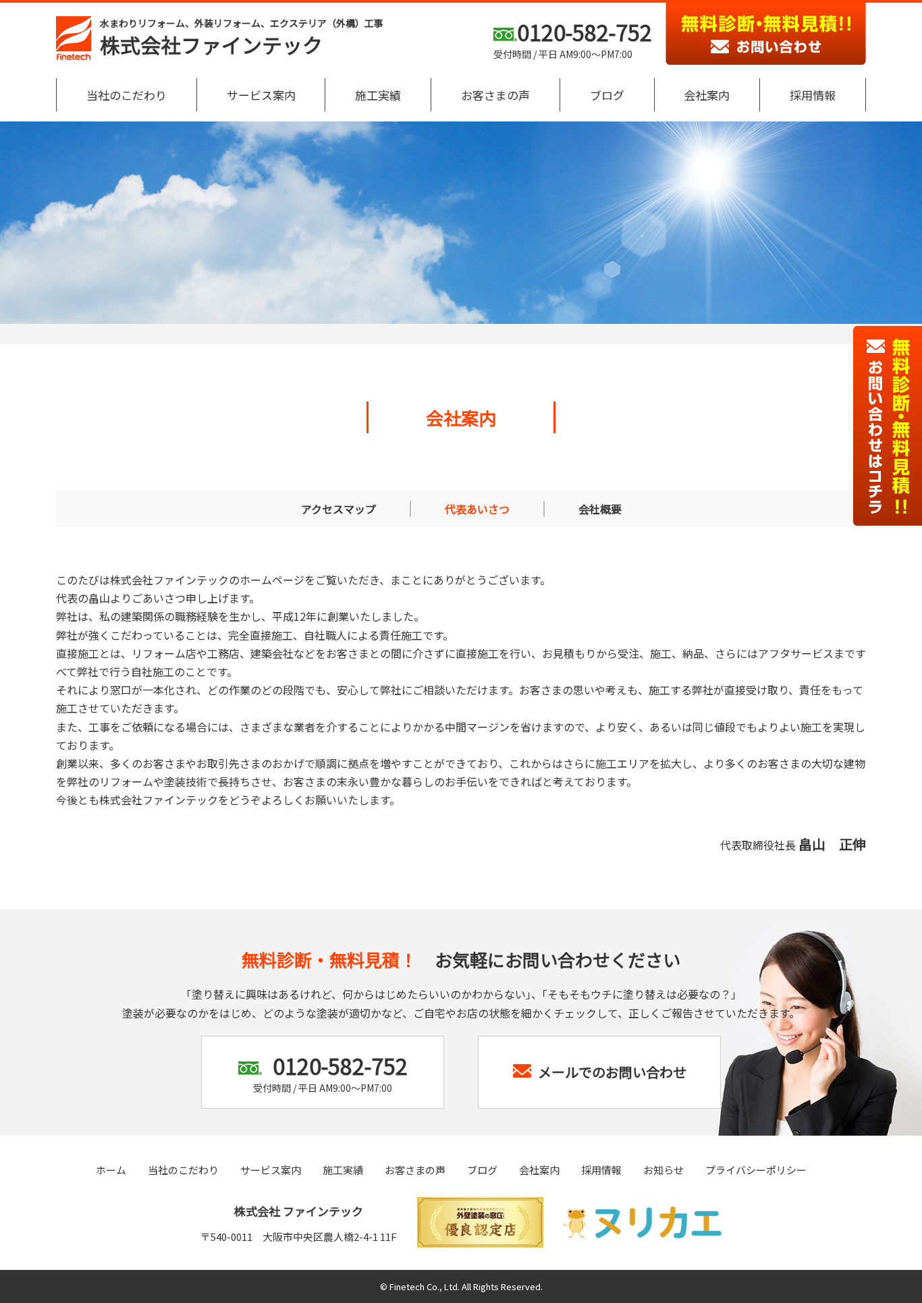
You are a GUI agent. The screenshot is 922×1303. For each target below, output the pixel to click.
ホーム (111, 1170)
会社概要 (600, 509)
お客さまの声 (495, 94)
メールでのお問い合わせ (612, 1072)
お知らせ (663, 1170)
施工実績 (378, 94)
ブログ (607, 94)
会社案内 (707, 94)
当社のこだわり (126, 94)
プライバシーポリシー (756, 1170)
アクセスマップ (338, 509)
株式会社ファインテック (241, 37)
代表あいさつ (477, 509)
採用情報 (813, 94)
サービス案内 (261, 94)
